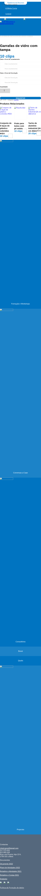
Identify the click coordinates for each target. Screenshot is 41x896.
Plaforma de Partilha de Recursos (13, 36)
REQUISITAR (20, 98)
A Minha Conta (11, 8)
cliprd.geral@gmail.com (9, 848)
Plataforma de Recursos (15, 2)
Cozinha (30, 36)
